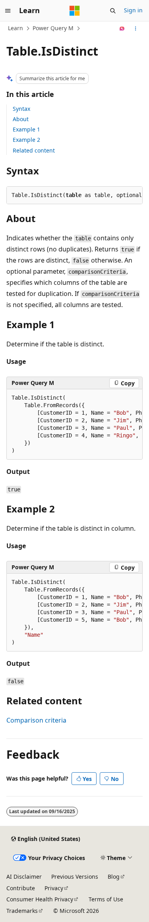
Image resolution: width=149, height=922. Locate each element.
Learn (15, 28)
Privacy (54, 888)
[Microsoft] (75, 11)
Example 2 (26, 139)
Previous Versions (74, 876)
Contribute (20, 888)
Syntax (21, 108)
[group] (74, 424)
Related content (34, 150)
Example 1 (26, 129)
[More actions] (136, 28)
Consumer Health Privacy (39, 899)
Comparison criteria (36, 720)
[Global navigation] (8, 11)
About (21, 119)
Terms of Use (106, 899)
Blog (114, 876)
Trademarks (22, 910)
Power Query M (53, 28)
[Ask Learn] (122, 28)
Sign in (133, 10)
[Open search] (113, 11)
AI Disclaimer (24, 876)
